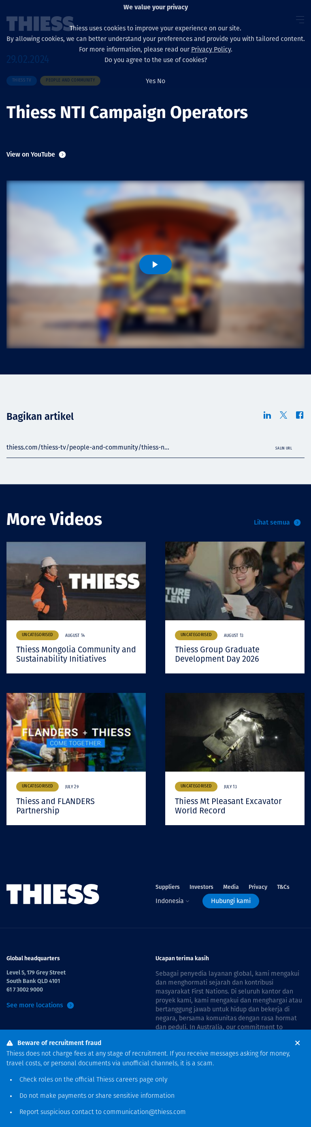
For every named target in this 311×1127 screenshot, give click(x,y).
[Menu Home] (53, 894)
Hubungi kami (231, 901)
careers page (134, 1080)
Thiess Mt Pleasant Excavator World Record (228, 805)
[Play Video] (155, 264)
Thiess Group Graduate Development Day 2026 (217, 654)
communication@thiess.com (144, 1112)
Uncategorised (37, 635)
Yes (151, 81)
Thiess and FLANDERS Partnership (55, 805)
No (161, 81)
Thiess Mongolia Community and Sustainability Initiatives (76, 654)
